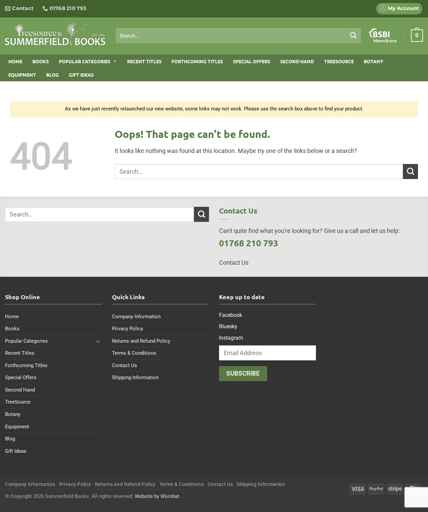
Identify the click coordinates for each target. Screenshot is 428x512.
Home (15, 61)
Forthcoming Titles (197, 61)
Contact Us (124, 365)
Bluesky (228, 326)
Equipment (22, 75)
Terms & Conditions (134, 353)
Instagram (231, 338)
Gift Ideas (81, 75)
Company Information (136, 317)
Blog (52, 75)
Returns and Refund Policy (141, 341)
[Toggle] (98, 341)
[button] (417, 35)
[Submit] (353, 35)
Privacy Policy (127, 329)
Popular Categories (84, 61)
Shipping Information (135, 377)
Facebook (230, 315)
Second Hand (297, 61)
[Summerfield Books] (55, 33)
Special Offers (251, 61)
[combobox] (238, 36)
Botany (373, 61)
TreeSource (339, 61)
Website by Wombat (157, 496)
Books (40, 61)
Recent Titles (144, 61)
